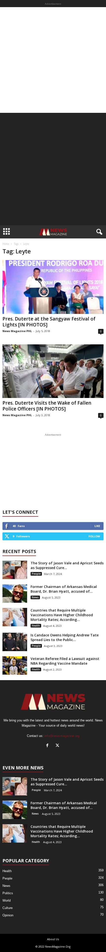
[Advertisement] (53, 60)
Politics (7, 893)
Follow (94, 536)
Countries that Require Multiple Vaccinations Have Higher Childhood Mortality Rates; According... (62, 615)
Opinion (7, 915)
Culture (7, 908)
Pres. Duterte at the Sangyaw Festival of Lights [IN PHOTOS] (48, 322)
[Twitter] (58, 746)
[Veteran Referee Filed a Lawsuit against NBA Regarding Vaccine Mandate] (14, 665)
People (36, 573)
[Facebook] (48, 746)
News (35, 597)
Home (5, 244)
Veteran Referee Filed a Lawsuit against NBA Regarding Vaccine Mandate (65, 661)
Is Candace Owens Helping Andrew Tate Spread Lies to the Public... (65, 637)
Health (36, 625)
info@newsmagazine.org (61, 736)
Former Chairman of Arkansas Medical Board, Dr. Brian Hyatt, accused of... (64, 589)
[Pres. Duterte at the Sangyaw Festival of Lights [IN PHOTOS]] (53, 287)
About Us (53, 939)
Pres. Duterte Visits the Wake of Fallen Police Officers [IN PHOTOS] (46, 406)
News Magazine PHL (17, 331)
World (6, 900)
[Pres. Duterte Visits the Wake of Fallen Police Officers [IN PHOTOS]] (53, 371)
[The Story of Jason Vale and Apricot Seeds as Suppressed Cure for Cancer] (14, 570)
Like (97, 526)
